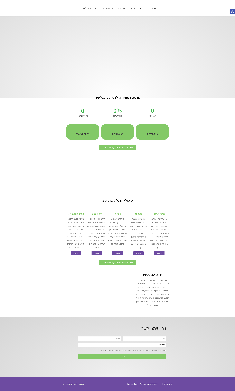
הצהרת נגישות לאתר (89, 8)
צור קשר (133, 8)
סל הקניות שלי (108, 8)
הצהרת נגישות (78, 384)
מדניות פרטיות (67, 384)
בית (161, 8)
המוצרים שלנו (121, 8)
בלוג (141, 8)
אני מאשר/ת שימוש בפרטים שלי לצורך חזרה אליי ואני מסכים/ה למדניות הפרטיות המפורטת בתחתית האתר (133, 350)
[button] (232, 11)
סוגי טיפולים (151, 8)
